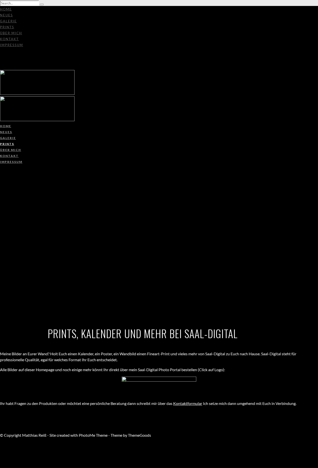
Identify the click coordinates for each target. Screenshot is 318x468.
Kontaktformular (187, 403)
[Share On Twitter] (1, 453)
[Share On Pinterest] (1, 459)
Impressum (11, 45)
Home (6, 9)
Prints (7, 27)
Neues (6, 15)
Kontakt (9, 39)
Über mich (11, 33)
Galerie (8, 21)
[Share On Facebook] (1, 447)
